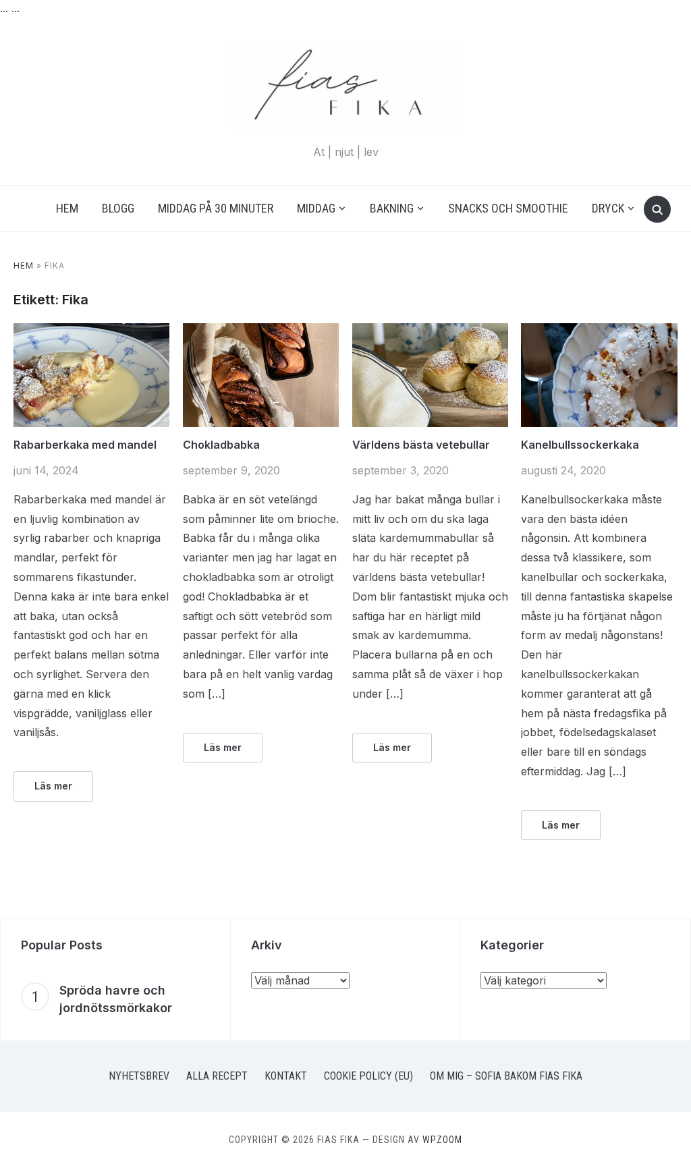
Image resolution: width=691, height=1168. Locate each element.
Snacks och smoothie (508, 208)
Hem (67, 208)
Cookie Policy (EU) (368, 1075)
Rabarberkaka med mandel (85, 444)
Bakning (392, 208)
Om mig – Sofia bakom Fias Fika (506, 1075)
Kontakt (286, 1075)
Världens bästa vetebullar (421, 444)
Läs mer (53, 785)
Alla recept (217, 1075)
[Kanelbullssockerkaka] (599, 331)
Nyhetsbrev (139, 1075)
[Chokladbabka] (261, 331)
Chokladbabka (221, 444)
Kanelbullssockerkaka (580, 444)
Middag (316, 208)
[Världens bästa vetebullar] (430, 331)
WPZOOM (442, 1139)
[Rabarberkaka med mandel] (91, 331)
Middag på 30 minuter (215, 208)
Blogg (118, 208)
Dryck (608, 208)
